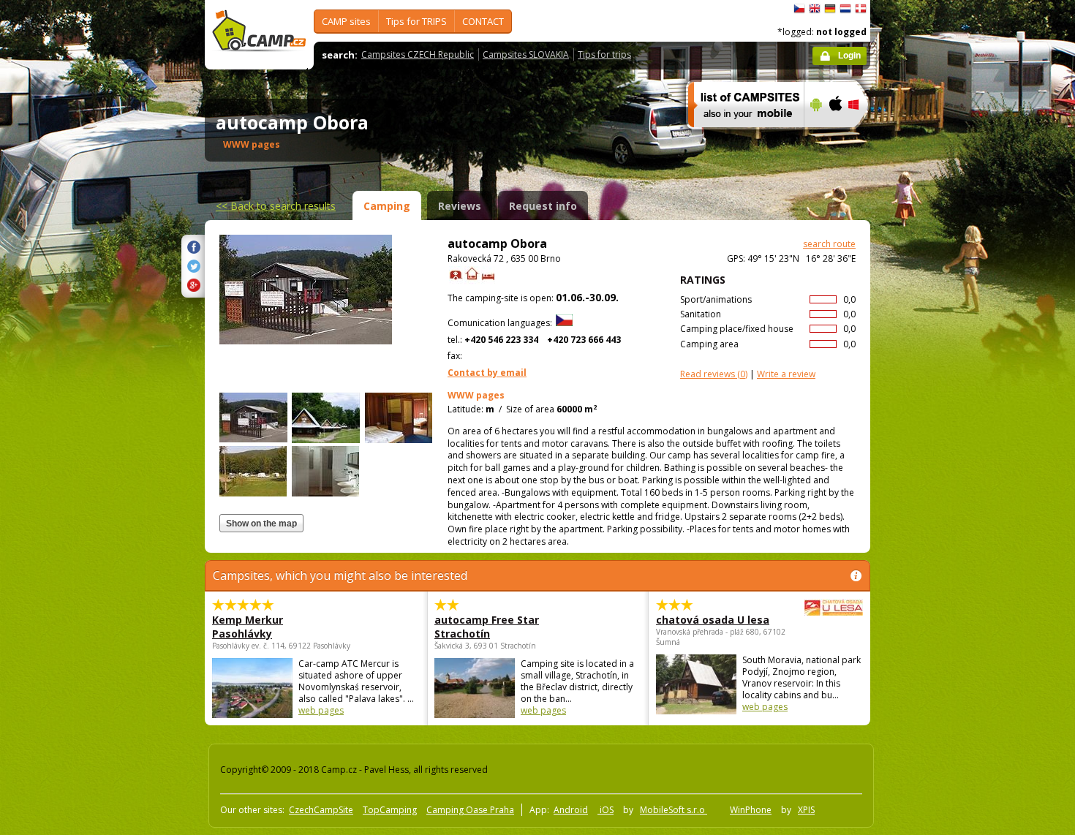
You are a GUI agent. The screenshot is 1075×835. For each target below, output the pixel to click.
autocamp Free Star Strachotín (486, 627)
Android (571, 810)
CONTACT (483, 21)
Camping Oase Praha (470, 810)
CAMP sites (346, 21)
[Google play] (814, 137)
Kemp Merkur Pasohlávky (247, 627)
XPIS (806, 810)
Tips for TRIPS (416, 21)
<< (276, 206)
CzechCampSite (321, 810)
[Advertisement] (932, 439)
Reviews (459, 206)
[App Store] (835, 137)
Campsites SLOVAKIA (526, 54)
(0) (713, 374)
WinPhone (751, 810)
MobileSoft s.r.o (673, 810)
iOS (605, 810)
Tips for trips (604, 54)
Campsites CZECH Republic (417, 54)
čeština (799, 9)
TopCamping (390, 810)
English (815, 9)
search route (829, 244)
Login (849, 55)
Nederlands (845, 9)
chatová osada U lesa (712, 620)
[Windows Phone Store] (862, 137)
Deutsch (830, 9)
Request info (543, 206)
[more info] (740, 137)
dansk (861, 9)
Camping (386, 206)
